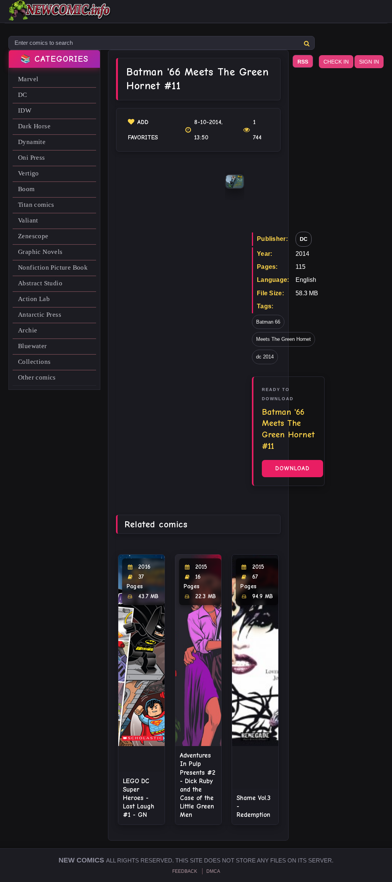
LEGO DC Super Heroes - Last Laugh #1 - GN (138, 797)
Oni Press (31, 157)
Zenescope (33, 236)
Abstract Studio (40, 283)
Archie (27, 330)
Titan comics (36, 204)
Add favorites (143, 130)
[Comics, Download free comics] (60, 15)
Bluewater (32, 346)
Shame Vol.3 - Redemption (254, 806)
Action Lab (34, 299)
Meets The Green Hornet (283, 339)
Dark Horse (34, 126)
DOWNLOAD (292, 468)
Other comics (37, 377)
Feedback (184, 871)
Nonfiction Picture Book (53, 267)
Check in (336, 62)
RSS (302, 62)
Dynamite (32, 142)
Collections (34, 361)
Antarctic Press (39, 314)
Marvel (28, 79)
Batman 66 (268, 322)
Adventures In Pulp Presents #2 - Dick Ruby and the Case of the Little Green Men (197, 785)
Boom (26, 189)
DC (22, 94)
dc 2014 (265, 357)
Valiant (28, 220)
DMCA (213, 871)
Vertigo (28, 173)
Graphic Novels (40, 251)
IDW (24, 110)
